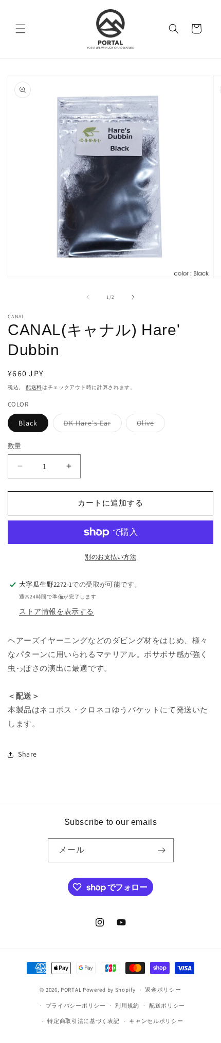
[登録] (162, 850)
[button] (20, 28)
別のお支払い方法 (110, 557)
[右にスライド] (133, 297)
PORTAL (71, 989)
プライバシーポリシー (76, 1005)
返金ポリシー (163, 989)
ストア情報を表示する (56, 611)
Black (28, 423)
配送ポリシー (167, 1005)
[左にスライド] (88, 297)
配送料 (34, 387)
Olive (149, 425)
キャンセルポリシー (156, 1021)
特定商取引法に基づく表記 (83, 1021)
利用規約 (127, 1005)
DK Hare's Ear (91, 425)
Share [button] (27, 754)
